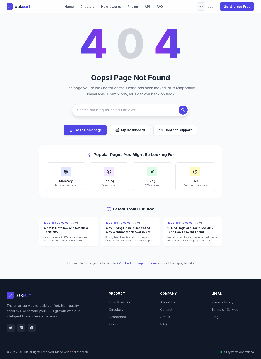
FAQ (159, 6)
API (147, 6)
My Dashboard (133, 130)
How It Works (119, 302)
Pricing (132, 6)
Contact (166, 309)
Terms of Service (224, 309)
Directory (87, 6)
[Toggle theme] (201, 6)
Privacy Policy (222, 302)
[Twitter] (11, 328)
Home (69, 6)
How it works (111, 6)
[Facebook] (32, 328)
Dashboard (117, 317)
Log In (212, 6)
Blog (214, 317)
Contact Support (178, 130)
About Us (167, 302)
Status (165, 317)
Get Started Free (237, 6)
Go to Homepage (88, 130)
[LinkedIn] (21, 328)
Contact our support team (138, 263)
